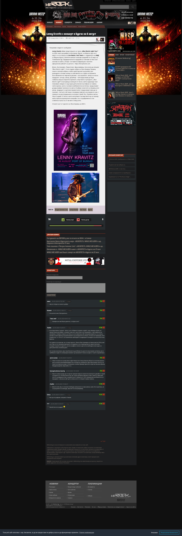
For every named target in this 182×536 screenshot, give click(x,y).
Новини (58, 23)
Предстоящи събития (74, 487)
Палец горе (70, 220)
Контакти (80, 507)
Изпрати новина (72, 26)
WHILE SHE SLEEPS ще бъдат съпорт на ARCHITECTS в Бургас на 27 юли (73, 252)
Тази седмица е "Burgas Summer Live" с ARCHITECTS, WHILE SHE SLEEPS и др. (75, 246)
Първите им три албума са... (117, 165)
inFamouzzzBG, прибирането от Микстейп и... (121, 160)
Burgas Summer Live (61, 210)
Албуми (99, 23)
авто (134, 1)
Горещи (111, 55)
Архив (64, 26)
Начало (50, 23)
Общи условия (102, 507)
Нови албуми (82, 26)
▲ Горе (103, 441)
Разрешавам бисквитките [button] (169, 532)
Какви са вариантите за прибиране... (120, 173)
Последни (50, 26)
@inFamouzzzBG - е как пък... (117, 169)
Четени (122, 55)
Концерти (68, 23)
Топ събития (71, 489)
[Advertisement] (75, 425)
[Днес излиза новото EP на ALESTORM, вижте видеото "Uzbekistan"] (98, 39)
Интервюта (91, 487)
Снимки (78, 23)
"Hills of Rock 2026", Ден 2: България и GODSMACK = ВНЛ (125, 85)
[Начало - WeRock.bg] (58, 8)
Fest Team (83, 210)
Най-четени (57, 26)
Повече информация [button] (86, 532)
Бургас (90, 210)
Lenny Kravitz (73, 210)
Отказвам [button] (154, 532)
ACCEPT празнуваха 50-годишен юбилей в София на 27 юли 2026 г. (125, 68)
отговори (69, 301)
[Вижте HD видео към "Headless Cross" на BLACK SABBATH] (102, 39)
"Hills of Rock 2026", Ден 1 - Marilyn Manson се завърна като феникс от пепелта (124, 94)
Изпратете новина (55, 498)
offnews (107, 1)
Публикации (88, 23)
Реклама (87, 507)
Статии (90, 489)
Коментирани (130, 55)
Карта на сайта (131, 507)
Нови (117, 55)
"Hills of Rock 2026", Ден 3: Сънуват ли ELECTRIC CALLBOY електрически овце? (124, 78)
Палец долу (85, 220)
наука (128, 1)
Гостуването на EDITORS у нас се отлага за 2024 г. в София (69, 238)
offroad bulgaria (118, 1)
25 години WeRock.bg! (123, 58)
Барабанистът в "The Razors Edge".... (120, 177)
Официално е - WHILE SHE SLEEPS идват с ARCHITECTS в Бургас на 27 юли (74, 249)
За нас (94, 507)
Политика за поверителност (116, 507)
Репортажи (71, 495)
